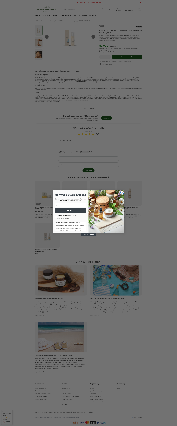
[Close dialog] (122, 192)
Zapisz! (70, 210)
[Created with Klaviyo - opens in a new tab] (88, 234)
